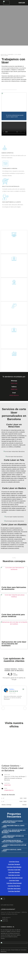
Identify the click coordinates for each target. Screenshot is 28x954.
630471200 (14, 383)
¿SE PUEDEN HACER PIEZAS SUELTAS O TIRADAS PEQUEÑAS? (12, 841)
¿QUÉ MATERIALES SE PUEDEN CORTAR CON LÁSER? (12, 821)
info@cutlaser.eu (14, 395)
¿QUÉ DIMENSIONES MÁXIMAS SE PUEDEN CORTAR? (13, 836)
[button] (14, 3)
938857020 (14, 389)
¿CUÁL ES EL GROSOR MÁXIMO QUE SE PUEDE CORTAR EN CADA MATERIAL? (14, 831)
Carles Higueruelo (13, 689)
